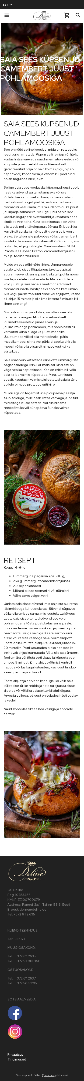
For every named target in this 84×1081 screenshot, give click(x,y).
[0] (67, 15)
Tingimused (16, 1059)
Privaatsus (15, 1054)
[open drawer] (7, 15)
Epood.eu (48, 1075)
